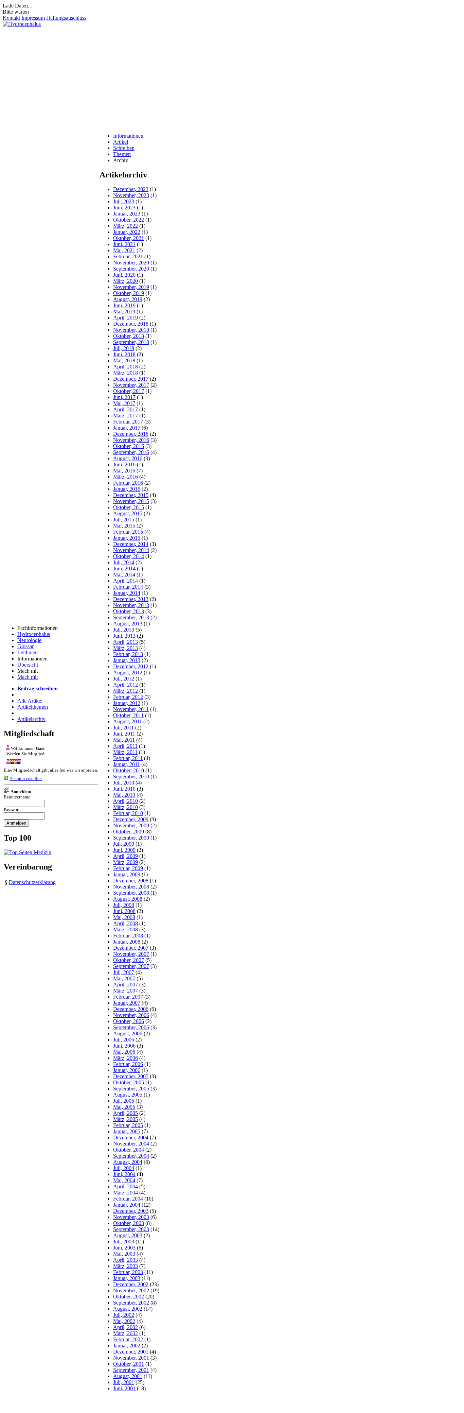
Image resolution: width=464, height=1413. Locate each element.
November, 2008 (131, 887)
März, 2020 (125, 281)
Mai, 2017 (124, 403)
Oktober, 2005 (128, 1082)
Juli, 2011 (123, 727)
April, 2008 (125, 923)
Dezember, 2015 (130, 495)
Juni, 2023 (124, 207)
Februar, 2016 (128, 483)
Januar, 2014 (126, 593)
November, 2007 (131, 954)
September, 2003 (131, 1229)
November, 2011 (131, 709)
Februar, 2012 (128, 697)
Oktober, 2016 (128, 446)
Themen (122, 154)
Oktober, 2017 (128, 391)
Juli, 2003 (123, 1241)
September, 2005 (131, 1088)
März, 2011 (125, 752)
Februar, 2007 (128, 997)
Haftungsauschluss (66, 18)
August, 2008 (127, 899)
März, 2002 (125, 1333)
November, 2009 (131, 825)
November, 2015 (131, 501)
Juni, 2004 (124, 1174)
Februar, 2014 (128, 587)
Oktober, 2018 (128, 336)
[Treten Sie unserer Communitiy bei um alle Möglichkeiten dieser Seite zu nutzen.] (12, 762)
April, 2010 (125, 801)
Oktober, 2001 (128, 1364)
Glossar (25, 646)
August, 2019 (127, 299)
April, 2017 (125, 409)
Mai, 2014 (124, 575)
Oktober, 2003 (128, 1223)
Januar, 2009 (126, 874)
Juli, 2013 (123, 630)
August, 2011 (127, 721)
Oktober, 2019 (128, 293)
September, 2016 (131, 452)
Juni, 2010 (124, 789)
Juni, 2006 (124, 1046)
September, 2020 (131, 269)
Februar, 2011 (128, 758)
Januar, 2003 (126, 1278)
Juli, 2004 (123, 1168)
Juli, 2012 (123, 679)
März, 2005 (125, 1119)
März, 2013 (125, 648)
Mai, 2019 (124, 311)
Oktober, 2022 (128, 220)
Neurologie (29, 640)
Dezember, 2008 (130, 880)
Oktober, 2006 (128, 1021)
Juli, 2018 (123, 348)
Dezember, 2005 (130, 1076)
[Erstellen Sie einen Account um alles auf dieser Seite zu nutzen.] (6, 778)
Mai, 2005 (124, 1107)
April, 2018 (125, 366)
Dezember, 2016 (130, 434)
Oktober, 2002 (128, 1296)
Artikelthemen (32, 707)
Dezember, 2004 (130, 1137)
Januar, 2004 (126, 1205)
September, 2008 (131, 893)
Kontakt (11, 18)
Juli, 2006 (123, 1039)
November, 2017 (131, 385)
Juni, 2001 (124, 1388)
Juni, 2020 (124, 275)
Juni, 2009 (124, 850)
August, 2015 (127, 513)
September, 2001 (131, 1370)
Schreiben (124, 148)
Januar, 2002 (126, 1345)
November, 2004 (131, 1144)
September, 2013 (131, 617)
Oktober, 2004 (128, 1150)
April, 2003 (125, 1260)
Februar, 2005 (128, 1125)
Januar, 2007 (126, 1003)
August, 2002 (127, 1309)
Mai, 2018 (124, 360)
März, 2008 (125, 929)
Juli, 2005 (123, 1101)
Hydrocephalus (33, 634)
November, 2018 (131, 330)
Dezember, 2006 (130, 1009)
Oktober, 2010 (128, 770)
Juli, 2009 (123, 844)
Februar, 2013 (128, 654)
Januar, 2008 (126, 942)
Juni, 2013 (124, 636)
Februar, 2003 (128, 1272)
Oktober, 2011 (128, 715)
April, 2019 (125, 318)
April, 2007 (125, 984)
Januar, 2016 (126, 489)
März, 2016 (125, 477)
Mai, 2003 (124, 1254)
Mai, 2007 (124, 978)
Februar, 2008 (128, 935)
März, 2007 (125, 991)
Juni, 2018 (124, 354)
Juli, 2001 (123, 1382)
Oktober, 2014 (128, 556)
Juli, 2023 (123, 201)
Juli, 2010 (123, 783)
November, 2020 (131, 262)
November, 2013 (131, 605)
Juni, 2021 (124, 244)
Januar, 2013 (126, 660)
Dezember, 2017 (130, 379)
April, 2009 (125, 856)
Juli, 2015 (123, 519)
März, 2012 (125, 691)
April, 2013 (125, 642)
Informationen (128, 136)
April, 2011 (125, 746)
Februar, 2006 (128, 1064)
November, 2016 (131, 440)
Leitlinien (27, 652)
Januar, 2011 (126, 764)
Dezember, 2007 (130, 948)
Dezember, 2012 (130, 666)
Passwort (12, 809)
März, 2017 (125, 415)
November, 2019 (131, 287)
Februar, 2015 (128, 532)
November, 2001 (131, 1358)
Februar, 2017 (128, 422)
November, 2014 (131, 550)
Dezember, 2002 (130, 1284)
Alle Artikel (29, 701)
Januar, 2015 (126, 538)
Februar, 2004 (128, 1199)
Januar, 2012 (126, 703)
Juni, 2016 (124, 464)
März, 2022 (125, 226)
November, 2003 (131, 1217)
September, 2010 (131, 776)
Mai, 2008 (124, 917)
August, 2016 (127, 458)
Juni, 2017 (124, 397)
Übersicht (27, 665)
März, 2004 (125, 1192)
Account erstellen (26, 778)
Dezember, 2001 (130, 1352)
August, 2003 (127, 1235)
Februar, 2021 (128, 256)
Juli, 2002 (123, 1315)
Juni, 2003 (124, 1248)
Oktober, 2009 (128, 831)
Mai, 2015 (124, 526)
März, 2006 (125, 1058)
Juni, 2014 (124, 568)
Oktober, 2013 (128, 611)
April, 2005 (125, 1113)
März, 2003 (125, 1266)
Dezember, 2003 (130, 1211)
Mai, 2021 (124, 250)
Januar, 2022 (126, 232)
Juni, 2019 (124, 305)
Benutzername (17, 796)
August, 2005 (127, 1095)
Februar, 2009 (128, 868)
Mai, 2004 (124, 1180)
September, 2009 (131, 838)
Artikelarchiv (31, 719)
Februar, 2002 (128, 1339)
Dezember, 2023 (130, 189)
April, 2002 (125, 1327)
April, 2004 (125, 1186)
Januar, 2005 (126, 1131)
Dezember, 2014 (130, 544)
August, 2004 (127, 1162)
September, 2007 (131, 966)
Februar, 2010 (128, 813)
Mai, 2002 (124, 1321)
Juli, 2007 (123, 972)
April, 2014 (125, 581)
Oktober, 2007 (128, 960)
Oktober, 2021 (128, 238)
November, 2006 (131, 1015)
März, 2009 (125, 862)
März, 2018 (125, 373)
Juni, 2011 (124, 734)
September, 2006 (131, 1027)
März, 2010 (125, 807)
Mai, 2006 (124, 1052)
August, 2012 (127, 672)
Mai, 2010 (124, 795)
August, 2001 (127, 1376)
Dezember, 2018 (130, 324)
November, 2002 (131, 1290)
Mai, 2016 (124, 470)
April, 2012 (125, 685)
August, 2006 (127, 1033)
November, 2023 (131, 195)
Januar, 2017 (126, 428)
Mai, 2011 (124, 740)
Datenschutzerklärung (32, 882)
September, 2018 (131, 342)
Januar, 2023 (126, 214)
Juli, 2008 (123, 905)
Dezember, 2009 (130, 819)
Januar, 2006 (126, 1070)
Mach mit (27, 677)
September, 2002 (131, 1303)
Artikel (120, 142)
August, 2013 (127, 623)
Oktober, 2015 (128, 507)
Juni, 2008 (124, 911)
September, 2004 (131, 1156)
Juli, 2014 (123, 562)
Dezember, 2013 (130, 599)
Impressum (33, 18)
